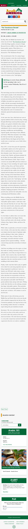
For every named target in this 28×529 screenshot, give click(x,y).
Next (6, 409)
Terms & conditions (9, 523)
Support (25, 5)
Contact (13, 5)
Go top (13, 526)
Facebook (9, 16)
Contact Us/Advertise (9, 521)
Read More (5, 491)
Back (3, 409)
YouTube (14, 16)
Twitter (11, 16)
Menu (4, 5)
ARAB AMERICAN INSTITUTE (16, 33)
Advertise (19, 5)
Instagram (16, 16)
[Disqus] (14, 350)
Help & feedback (20, 521)
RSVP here (7, 80)
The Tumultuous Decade (19, 42)
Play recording (7, 444)
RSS (19, 16)
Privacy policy (19, 523)
